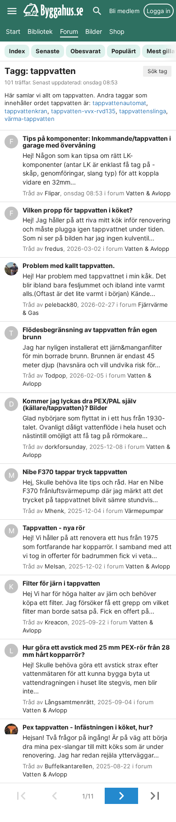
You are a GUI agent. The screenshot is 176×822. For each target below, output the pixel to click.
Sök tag (157, 71)
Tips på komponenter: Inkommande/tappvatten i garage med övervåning (97, 141)
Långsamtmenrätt (69, 702)
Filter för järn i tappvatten (61, 583)
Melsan (55, 566)
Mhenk (54, 510)
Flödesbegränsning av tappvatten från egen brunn (90, 333)
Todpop (55, 375)
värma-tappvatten (30, 118)
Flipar (52, 193)
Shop (117, 31)
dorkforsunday (65, 446)
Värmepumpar (144, 510)
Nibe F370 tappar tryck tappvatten (75, 472)
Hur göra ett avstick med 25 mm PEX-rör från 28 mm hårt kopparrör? (96, 650)
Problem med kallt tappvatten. (69, 265)
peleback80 (61, 304)
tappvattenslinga (142, 111)
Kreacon (56, 622)
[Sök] (97, 11)
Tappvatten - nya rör (54, 527)
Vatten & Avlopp (148, 193)
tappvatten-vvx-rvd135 (83, 111)
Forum (69, 31)
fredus (54, 248)
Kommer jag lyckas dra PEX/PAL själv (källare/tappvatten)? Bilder (79, 404)
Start (13, 31)
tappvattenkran (26, 111)
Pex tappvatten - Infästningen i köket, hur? (88, 727)
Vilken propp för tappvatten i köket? (78, 210)
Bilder (93, 31)
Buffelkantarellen (69, 766)
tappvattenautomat (119, 102)
